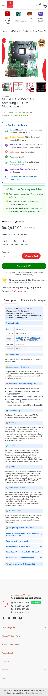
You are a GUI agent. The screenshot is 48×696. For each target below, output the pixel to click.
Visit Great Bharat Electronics (29, 693)
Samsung (5, 96)
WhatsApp (36, 603)
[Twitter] (9, 618)
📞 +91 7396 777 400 (20, 609)
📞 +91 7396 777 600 (20, 606)
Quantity (5, 252)
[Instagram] (20, 618)
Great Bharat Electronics (23, 690)
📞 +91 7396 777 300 (20, 612)
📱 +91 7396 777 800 (20, 602)
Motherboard (35, 338)
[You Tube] (14, 618)
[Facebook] (3, 618)
